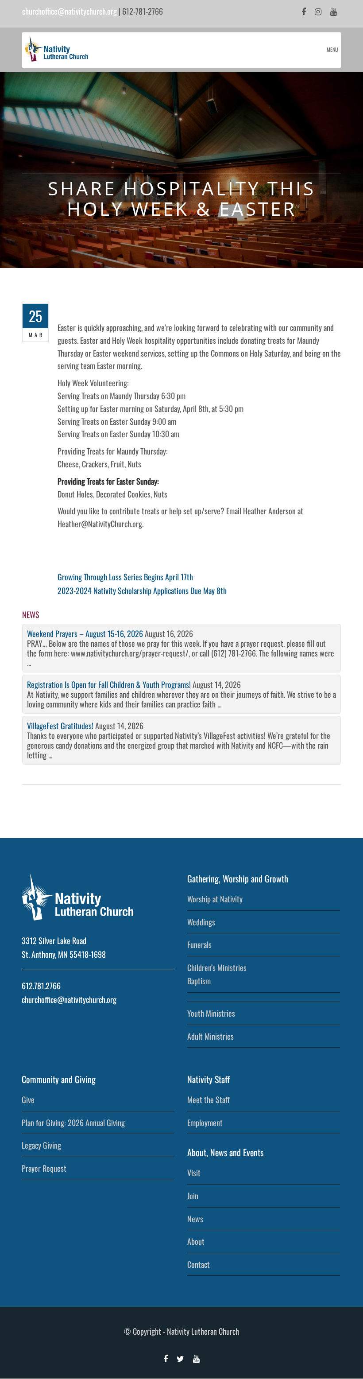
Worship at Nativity (215, 899)
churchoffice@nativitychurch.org (69, 11)
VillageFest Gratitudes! (60, 725)
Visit (194, 1172)
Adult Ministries (210, 1036)
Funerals (199, 944)
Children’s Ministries (217, 967)
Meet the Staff (208, 1099)
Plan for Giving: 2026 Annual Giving (73, 1122)
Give (28, 1099)
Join (192, 1195)
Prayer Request (44, 1168)
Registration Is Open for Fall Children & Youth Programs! (109, 684)
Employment (205, 1122)
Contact (198, 1264)
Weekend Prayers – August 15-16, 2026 (85, 633)
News (195, 1218)
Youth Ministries (211, 1013)
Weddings (201, 922)
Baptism (199, 981)
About (196, 1241)
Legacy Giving (41, 1145)
